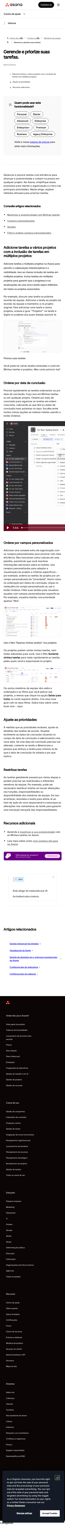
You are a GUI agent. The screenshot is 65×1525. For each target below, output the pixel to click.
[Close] (57, 1477)
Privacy (9, 1445)
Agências (10, 1271)
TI (7, 1219)
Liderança (10, 1398)
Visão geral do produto (15, 1024)
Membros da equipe (52, 38)
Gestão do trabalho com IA (17, 1074)
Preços (9, 1045)
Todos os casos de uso (15, 1175)
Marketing (10, 1207)
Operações (10, 1213)
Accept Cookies (49, 1513)
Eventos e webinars (14, 1337)
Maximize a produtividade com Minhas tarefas (33, 214)
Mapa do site (11, 1366)
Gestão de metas (13, 1129)
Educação (10, 1253)
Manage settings (24, 1513)
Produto (9, 1224)
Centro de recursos (14, 1331)
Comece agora (33, 38)
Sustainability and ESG (15, 1456)
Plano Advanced (13, 1056)
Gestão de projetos (14, 1080)
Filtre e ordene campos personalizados (29, 232)
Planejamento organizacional (18, 1140)
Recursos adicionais (21, 87)
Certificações (11, 1320)
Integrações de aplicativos (17, 1068)
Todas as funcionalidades (16, 1030)
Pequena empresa (13, 1201)
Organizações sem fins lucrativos (20, 1265)
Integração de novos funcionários (20, 1135)
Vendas (9, 1230)
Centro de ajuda (16, 38)
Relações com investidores (17, 1433)
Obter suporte (12, 1308)
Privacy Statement (16, 1505)
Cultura (9, 1421)
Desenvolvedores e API (15, 1355)
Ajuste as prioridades (21, 82)
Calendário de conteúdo (16, 1117)
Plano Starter (11, 1051)
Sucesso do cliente (14, 1349)
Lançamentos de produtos (17, 1146)
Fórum (8, 1326)
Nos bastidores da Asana (16, 1415)
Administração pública (15, 1248)
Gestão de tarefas (13, 1169)
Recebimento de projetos (16, 1164)
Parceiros (10, 1361)
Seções (11, 226)
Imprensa (10, 1427)
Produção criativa (13, 1123)
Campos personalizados (21, 220)
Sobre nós (10, 1392)
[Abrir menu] (58, 5)
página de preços (39, 142)
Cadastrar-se (46, 5)
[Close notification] (53, 877)
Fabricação (11, 1259)
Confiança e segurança (16, 1439)
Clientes (9, 1404)
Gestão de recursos (14, 1085)
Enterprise (10, 1062)
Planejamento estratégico (17, 1158)
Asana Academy (13, 1314)
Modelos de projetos (14, 1343)
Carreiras (10, 1410)
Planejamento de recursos (17, 1152)
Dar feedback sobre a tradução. (26, 896)
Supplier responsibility (15, 1450)
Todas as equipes (13, 1277)
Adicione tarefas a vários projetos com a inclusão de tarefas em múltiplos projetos (34, 75)
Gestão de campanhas (15, 1111)
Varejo (8, 1242)
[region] (33, 1497)
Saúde (8, 1236)
